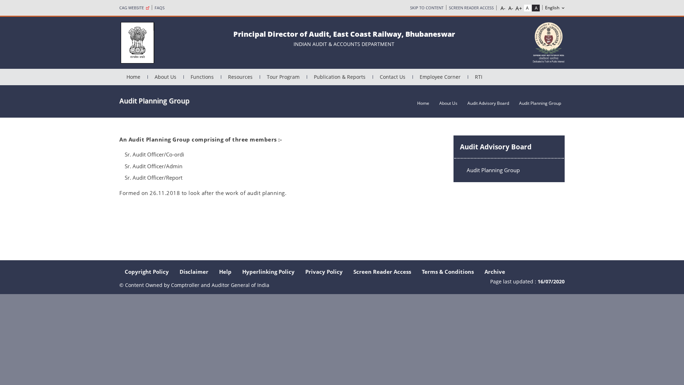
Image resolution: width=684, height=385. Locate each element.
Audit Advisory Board (488, 103)
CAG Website (132, 7)
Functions (202, 76)
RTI (478, 76)
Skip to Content (427, 7)
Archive (494, 271)
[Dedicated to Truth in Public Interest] (549, 41)
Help (225, 271)
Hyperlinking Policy (268, 271)
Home (133, 76)
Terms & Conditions (448, 271)
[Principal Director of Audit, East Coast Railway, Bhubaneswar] (137, 42)
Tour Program (283, 76)
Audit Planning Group (493, 170)
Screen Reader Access (471, 7)
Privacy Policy (324, 271)
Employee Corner (440, 76)
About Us (165, 76)
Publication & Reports (340, 76)
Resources (240, 76)
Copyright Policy (147, 271)
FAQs (160, 7)
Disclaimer (194, 271)
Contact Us (392, 76)
